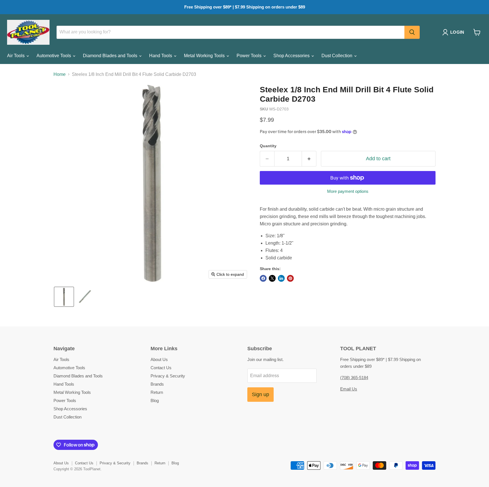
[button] (454, 32)
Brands (157, 384)
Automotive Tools (54, 55)
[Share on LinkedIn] (281, 278)
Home (59, 74)
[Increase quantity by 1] (309, 158)
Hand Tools (161, 55)
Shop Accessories (292, 55)
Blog (155, 400)
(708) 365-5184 (354, 377)
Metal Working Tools (205, 55)
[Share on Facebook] (263, 278)
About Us (159, 359)
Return (157, 392)
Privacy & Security (168, 375)
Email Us (348, 388)
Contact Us (161, 367)
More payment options (347, 191)
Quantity (268, 146)
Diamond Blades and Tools (110, 55)
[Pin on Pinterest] (290, 278)
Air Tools (16, 55)
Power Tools (250, 55)
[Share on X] (272, 278)
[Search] (412, 32)
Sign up (260, 394)
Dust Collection (337, 55)
